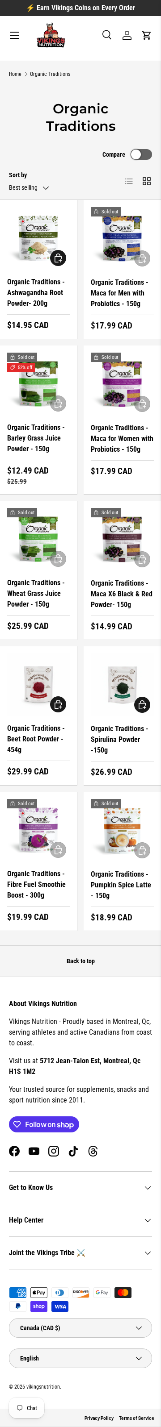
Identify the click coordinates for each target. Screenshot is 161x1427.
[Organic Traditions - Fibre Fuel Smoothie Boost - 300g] (38, 830)
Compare (113, 154)
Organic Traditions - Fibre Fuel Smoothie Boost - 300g (36, 884)
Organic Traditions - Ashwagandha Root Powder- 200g (36, 293)
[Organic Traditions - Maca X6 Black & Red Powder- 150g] (122, 539)
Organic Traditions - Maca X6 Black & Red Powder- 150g (122, 594)
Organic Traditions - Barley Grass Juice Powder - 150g (36, 438)
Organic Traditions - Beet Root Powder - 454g (36, 739)
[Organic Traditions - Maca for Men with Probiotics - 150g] (122, 238)
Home (15, 74)
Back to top (81, 961)
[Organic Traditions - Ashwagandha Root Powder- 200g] (38, 238)
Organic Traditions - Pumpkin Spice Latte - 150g (121, 885)
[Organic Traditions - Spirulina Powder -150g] (122, 684)
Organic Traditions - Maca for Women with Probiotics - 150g (122, 438)
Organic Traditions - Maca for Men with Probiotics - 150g (119, 293)
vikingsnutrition (43, 1387)
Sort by (18, 175)
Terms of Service (136, 1418)
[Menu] (14, 35)
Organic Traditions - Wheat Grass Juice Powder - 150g (36, 593)
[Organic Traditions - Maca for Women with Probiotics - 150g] (122, 384)
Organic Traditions (50, 74)
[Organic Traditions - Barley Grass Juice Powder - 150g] (38, 384)
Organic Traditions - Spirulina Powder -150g (119, 739)
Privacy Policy (99, 1418)
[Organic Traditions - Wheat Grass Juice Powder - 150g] (38, 539)
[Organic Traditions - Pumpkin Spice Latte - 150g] (122, 830)
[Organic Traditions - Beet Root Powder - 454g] (38, 684)
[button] (147, 35)
